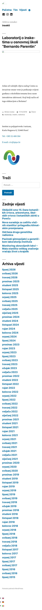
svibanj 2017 (9, 565)
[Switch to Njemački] (3, 602)
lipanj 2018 (8, 533)
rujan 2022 (8, 387)
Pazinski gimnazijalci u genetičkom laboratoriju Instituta (21, 240)
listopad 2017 (10, 549)
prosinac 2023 (10, 344)
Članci (33, 112)
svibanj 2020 (10, 470)
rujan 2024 (8, 328)
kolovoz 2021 (10, 435)
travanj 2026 (9, 277)
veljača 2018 (9, 545)
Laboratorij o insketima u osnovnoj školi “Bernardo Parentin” (20, 42)
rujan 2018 (8, 522)
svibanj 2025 (10, 301)
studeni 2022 (10, 380)
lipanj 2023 (9, 356)
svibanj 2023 (10, 360)
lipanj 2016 (8, 569)
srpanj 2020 (9, 466)
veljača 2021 (9, 454)
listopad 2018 (10, 518)
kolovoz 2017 (10, 553)
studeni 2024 (10, 320)
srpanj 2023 (9, 352)
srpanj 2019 (9, 490)
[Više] (29, 10)
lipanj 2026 (9, 269)
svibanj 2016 (9, 573)
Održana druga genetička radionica (17, 233)
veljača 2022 (10, 411)
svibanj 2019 (9, 498)
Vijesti (23, 9)
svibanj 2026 (10, 273)
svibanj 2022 (10, 403)
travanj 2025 (9, 305)
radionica (21, 115)
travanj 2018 (9, 541)
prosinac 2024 (10, 316)
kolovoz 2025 (10, 293)
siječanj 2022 (10, 415)
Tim (15, 9)
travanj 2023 (9, 364)
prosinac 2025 (10, 281)
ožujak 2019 (9, 506)
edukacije (8, 115)
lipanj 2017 (8, 561)
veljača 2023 (10, 372)
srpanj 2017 (9, 557)
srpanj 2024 (9, 336)
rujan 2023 (8, 348)
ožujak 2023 (9, 368)
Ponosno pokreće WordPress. (12, 588)
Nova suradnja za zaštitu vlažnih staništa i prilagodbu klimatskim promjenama (21, 225)
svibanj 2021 (9, 443)
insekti (14, 115)
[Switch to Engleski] (3, 598)
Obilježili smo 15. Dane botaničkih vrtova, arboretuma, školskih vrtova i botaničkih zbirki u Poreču (20, 214)
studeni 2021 (10, 423)
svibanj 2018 (9, 537)
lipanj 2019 (8, 494)
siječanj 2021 (10, 458)
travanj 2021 (9, 447)
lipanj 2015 (8, 577)
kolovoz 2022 (10, 391)
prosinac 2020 (10, 462)
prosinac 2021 (10, 419)
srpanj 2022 (9, 395)
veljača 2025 (10, 309)
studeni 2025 (10, 285)
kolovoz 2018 (10, 525)
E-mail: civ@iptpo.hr (11, 142)
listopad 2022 (10, 383)
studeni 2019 (10, 478)
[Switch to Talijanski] (3, 605)
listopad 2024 (10, 324)
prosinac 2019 (10, 474)
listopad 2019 (10, 482)
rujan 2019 (8, 486)
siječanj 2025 (10, 312)
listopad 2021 (10, 427)
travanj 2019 (9, 502)
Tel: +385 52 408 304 (11, 136)
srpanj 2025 (9, 297)
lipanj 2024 (9, 340)
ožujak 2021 (9, 450)
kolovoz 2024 (10, 332)
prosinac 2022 (10, 376)
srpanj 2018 (9, 529)
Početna (7, 9)
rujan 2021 (8, 431)
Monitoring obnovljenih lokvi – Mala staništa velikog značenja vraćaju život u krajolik (20, 248)
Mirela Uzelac (9, 112)
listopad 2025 (10, 289)
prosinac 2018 (10, 510)
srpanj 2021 (9, 439)
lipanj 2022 (9, 399)
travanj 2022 (9, 407)
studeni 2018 (10, 514)
